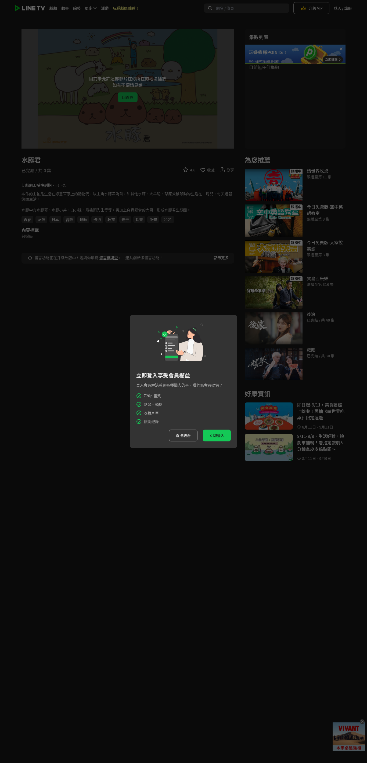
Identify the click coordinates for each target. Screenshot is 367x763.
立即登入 (216, 435)
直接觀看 (183, 435)
